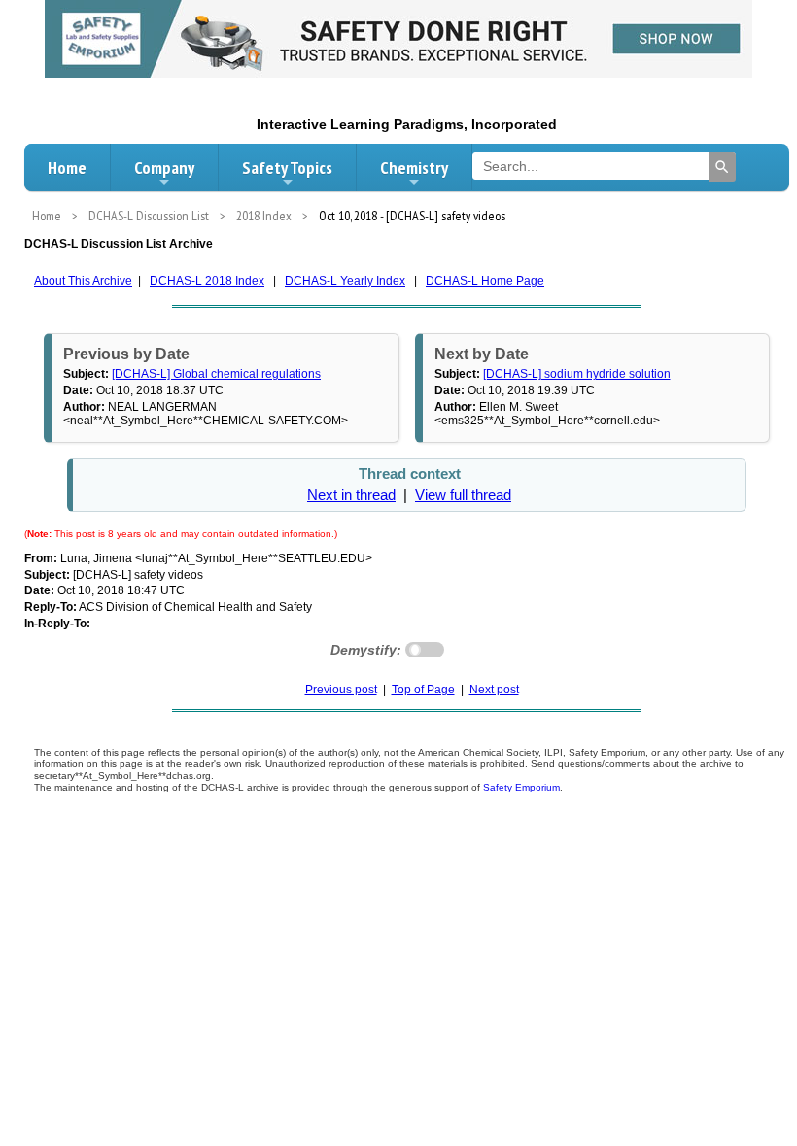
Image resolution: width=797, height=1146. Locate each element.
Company (164, 167)
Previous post (341, 689)
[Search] (722, 167)
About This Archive (83, 280)
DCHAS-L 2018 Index (207, 280)
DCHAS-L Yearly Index (345, 280)
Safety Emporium (521, 787)
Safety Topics (287, 167)
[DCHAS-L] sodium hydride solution (577, 374)
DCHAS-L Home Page (485, 280)
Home (67, 167)
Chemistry (414, 167)
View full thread (463, 495)
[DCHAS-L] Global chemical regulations (216, 374)
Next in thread (351, 495)
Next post (494, 689)
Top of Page (423, 689)
